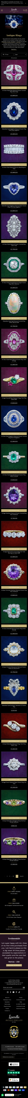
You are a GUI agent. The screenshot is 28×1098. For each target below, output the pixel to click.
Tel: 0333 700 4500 (20, 1004)
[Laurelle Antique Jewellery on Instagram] (7, 992)
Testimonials (7, 1004)
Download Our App (21, 1006)
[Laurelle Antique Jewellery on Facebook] (10, 992)
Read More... (14, 49)
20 (13, 876)
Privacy (20, 997)
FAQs (21, 1002)
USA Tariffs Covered (19, 1046)
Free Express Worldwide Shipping (14, 1048)
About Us (7, 997)
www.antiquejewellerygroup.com (14, 984)
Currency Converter (20, 999)
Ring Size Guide (7, 1006)
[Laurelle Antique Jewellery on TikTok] (19, 992)
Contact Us (7, 1010)
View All (21, 876)
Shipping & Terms (7, 999)
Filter (7, 54)
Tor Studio (17, 1095)
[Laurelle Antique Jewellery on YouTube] (13, 992)
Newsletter (7, 1002)
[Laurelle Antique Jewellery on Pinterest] (16, 992)
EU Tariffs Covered (9, 1046)
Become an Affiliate (20, 1008)
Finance (7, 1008)
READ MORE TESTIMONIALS (14, 965)
